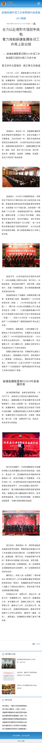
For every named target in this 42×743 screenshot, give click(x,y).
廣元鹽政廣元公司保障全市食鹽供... (15, 725)
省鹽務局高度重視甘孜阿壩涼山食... (15, 722)
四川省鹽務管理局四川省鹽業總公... (15, 729)
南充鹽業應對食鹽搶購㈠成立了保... (15, 716)
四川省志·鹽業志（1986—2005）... (15, 709)
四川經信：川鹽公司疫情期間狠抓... (15, 706)
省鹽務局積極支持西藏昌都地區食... (15, 719)
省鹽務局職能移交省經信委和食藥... (15, 712)
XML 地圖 (21, 741)
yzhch (38, 644)
